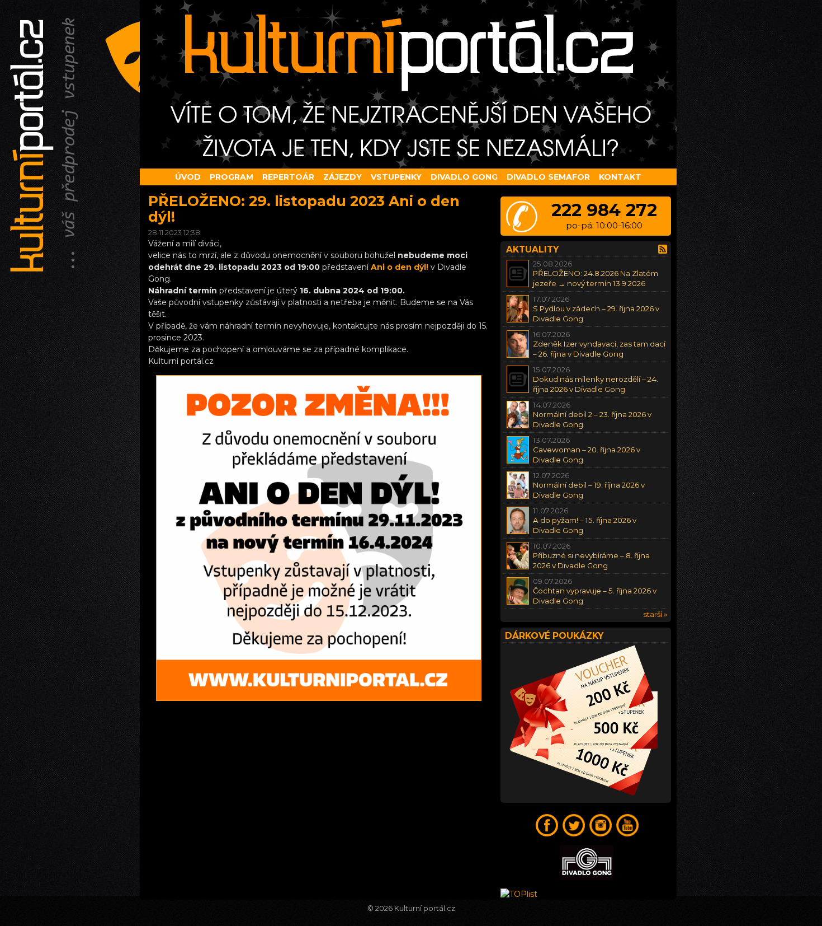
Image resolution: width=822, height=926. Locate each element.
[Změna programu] (318, 698)
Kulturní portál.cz (424, 908)
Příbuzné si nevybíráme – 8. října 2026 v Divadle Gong (591, 560)
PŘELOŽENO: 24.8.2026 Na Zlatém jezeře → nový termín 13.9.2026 (595, 278)
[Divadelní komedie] (411, 84)
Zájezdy (342, 177)
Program (231, 177)
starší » (655, 614)
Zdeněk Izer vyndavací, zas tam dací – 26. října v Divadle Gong (599, 348)
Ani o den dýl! (399, 267)
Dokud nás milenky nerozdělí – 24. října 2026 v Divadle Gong (595, 384)
